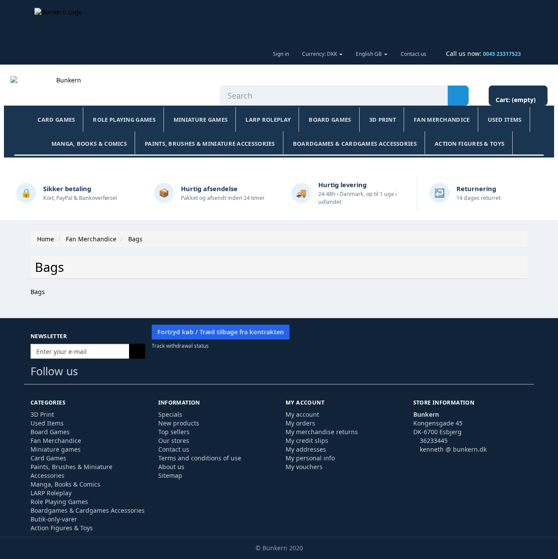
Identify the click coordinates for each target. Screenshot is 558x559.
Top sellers (174, 432)
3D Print (382, 119)
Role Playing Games (124, 119)
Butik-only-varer (54, 519)
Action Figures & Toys (469, 143)
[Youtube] (106, 373)
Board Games (330, 119)
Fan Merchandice (442, 119)
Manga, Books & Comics (89, 143)
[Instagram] (122, 373)
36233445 (434, 440)
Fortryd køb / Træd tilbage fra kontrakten (220, 332)
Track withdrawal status (180, 345)
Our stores (173, 440)
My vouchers (304, 467)
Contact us (413, 53)
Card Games (56, 119)
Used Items (505, 119)
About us (171, 467)
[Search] (458, 96)
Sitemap (170, 475)
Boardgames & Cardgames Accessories (355, 143)
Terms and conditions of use (199, 458)
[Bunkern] (64, 89)
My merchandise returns (322, 432)
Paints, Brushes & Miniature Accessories (210, 143)
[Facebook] (88, 373)
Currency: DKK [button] (320, 53)
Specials (170, 414)
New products (178, 423)
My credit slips (307, 440)
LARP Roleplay (268, 119)
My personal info (310, 458)
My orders (300, 423)
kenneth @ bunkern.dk (453, 449)
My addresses (306, 449)
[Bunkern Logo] (279, 21)
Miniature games (201, 119)
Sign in (281, 53)
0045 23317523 (502, 53)
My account (302, 414)
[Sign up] (137, 351)
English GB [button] (369, 53)
